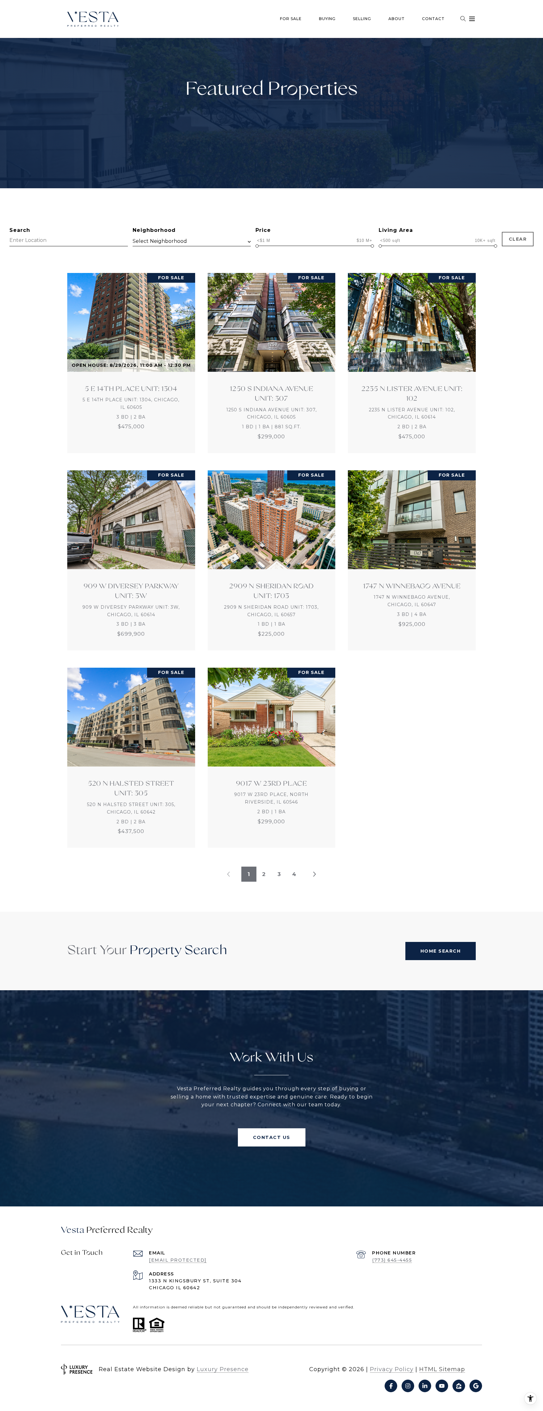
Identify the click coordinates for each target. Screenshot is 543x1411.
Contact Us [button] (271, 1137)
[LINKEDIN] (425, 1386)
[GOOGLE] (475, 1386)
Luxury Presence (223, 1369)
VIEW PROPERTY (131, 363)
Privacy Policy (392, 1369)
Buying (327, 18)
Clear (518, 239)
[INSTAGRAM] (408, 1386)
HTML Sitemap (442, 1369)
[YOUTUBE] (442, 1386)
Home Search (440, 951)
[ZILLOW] (458, 1386)
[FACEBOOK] (391, 1386)
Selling (362, 18)
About (396, 18)
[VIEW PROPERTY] (131, 357)
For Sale (291, 18)
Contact (433, 18)
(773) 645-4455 (392, 1260)
